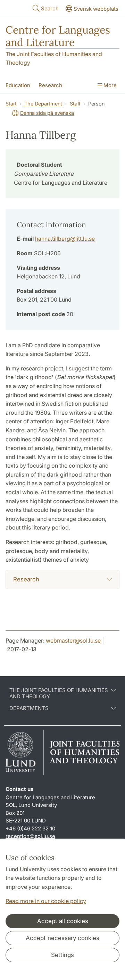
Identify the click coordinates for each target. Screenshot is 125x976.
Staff (75, 104)
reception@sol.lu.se (30, 836)
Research (50, 85)
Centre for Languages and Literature (58, 36)
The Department (43, 104)
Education (18, 85)
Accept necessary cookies (62, 937)
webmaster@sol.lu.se (73, 640)
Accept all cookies (62, 921)
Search (50, 8)
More (109, 85)
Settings (62, 954)
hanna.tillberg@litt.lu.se (65, 238)
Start (11, 104)
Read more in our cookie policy (46, 900)
